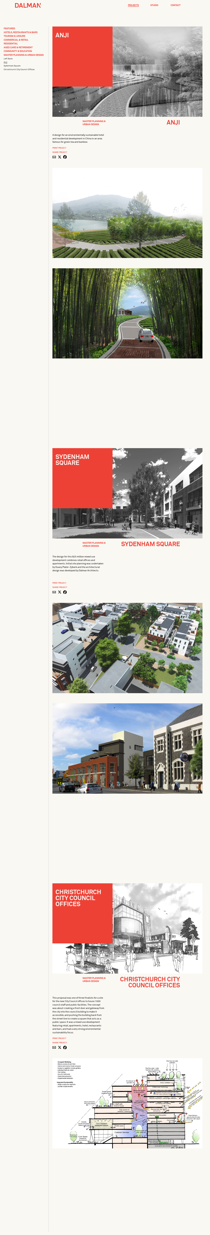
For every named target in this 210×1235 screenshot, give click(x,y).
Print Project (59, 148)
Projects (133, 5)
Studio (154, 5)
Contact (175, 5)
